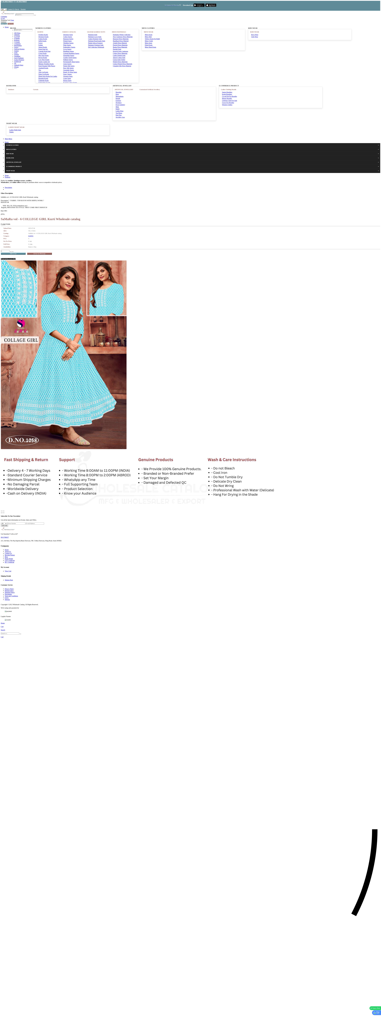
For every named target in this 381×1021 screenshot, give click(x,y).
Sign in (17, 9)
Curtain (35, 89)
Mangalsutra (119, 96)
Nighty (11, 132)
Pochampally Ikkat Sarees (71, 62)
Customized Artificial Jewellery (150, 89)
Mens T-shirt (149, 41)
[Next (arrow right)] (3, 512)
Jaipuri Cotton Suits (119, 57)
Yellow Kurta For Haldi (152, 39)
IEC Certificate (9, 562)
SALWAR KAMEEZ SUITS (96, 32)
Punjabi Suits (117, 49)
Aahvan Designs (19, 49)
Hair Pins (119, 115)
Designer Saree (68, 35)
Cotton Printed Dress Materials (122, 64)
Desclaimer (8, 594)
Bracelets (118, 92)
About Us (8, 551)
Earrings (118, 100)
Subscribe (4, 525)
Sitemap (7, 599)
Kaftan (40, 45)
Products (7, 177)
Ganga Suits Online (119, 60)
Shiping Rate (9, 580)
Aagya (16, 47)
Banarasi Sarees (68, 39)
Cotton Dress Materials (120, 53)
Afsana (16, 67)
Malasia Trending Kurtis (46, 64)
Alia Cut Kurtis (43, 72)
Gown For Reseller (228, 103)
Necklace (119, 103)
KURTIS (40, 32)
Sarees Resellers (227, 92)
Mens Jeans (148, 43)
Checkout (11, 24)
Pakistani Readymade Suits (96, 41)
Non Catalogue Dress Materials (123, 37)
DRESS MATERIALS (119, 32)
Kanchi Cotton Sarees (70, 82)
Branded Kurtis (43, 78)
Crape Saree (67, 78)
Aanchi (16, 54)
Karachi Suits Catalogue (120, 51)
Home (7, 27)
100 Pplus (17, 33)
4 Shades (17, 38)
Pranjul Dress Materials (120, 45)
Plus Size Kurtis (43, 55)
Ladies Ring (119, 111)
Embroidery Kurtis (44, 82)
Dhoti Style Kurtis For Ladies (47, 76)
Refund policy (9, 590)
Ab (15, 63)
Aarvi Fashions (19, 58)
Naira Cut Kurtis (43, 74)
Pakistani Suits (92, 35)
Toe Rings (119, 113)
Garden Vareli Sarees (69, 57)
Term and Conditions (11, 596)
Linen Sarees (67, 64)
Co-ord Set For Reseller (229, 96)
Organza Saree (68, 76)
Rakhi (117, 109)
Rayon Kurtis (42, 57)
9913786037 (5, 537)
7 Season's (17, 44)
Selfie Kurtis (42, 41)
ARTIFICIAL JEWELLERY (124, 89)
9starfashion (18, 45)
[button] (190, 1018)
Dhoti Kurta (148, 45)
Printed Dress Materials (120, 62)
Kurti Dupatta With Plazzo (46, 66)
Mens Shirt (148, 37)
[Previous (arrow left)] (1, 512)
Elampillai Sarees (68, 55)
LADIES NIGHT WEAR (16, 127)
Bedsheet (11, 89)
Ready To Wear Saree (70, 72)
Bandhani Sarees (68, 51)
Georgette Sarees (68, 70)
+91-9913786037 (7, 1)
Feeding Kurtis (43, 35)
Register (23, 9)
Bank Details (9, 559)
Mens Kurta (148, 35)
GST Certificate (10, 560)
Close (12, 20)
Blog (6, 557)
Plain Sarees (67, 45)
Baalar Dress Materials (120, 47)
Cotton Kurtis (42, 39)
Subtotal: (3, 22)
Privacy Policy (9, 589)
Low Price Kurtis (43, 60)
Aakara (16, 51)
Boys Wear (254, 35)
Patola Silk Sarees (69, 66)
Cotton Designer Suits (95, 39)
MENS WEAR (148, 32)
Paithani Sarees (68, 60)
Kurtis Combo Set (44, 62)
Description (8, 187)
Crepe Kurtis (42, 53)
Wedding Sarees (68, 43)
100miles (17, 35)
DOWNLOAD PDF (9, 259)
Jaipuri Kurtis (42, 47)
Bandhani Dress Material (120, 41)
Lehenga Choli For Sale (229, 100)
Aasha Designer (19, 60)
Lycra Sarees (67, 49)
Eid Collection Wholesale (96, 47)
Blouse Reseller (227, 98)
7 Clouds (17, 42)
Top (39, 70)
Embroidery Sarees (69, 47)
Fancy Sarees (67, 74)
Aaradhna (17, 56)
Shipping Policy (10, 592)
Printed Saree (67, 41)
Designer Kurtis (43, 37)
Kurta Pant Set (43, 49)
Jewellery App (120, 117)
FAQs (7, 598)
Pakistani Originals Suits (95, 45)
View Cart (4, 24)
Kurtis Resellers (227, 94)
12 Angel (17, 36)
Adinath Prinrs (18, 65)
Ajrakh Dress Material (120, 43)
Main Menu (8, 139)
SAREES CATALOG (69, 32)
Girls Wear (254, 37)
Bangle (118, 98)
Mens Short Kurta (150, 47)
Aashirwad (17, 61)
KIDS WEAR (254, 32)
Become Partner (10, 555)
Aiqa (15, 69)
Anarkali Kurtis (43, 68)
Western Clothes (227, 105)
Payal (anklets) (120, 105)
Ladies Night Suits (15, 130)
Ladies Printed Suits (119, 55)
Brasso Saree (67, 80)
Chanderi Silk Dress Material (122, 66)
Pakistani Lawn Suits (94, 37)
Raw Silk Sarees (68, 68)
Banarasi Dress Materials (120, 39)
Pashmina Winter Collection (121, 35)
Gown (40, 43)
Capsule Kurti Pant (44, 51)
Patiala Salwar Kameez (95, 43)
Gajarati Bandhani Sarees (71, 53)
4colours (16, 40)
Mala (117, 107)
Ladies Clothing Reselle (228, 89)
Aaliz (15, 52)
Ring (117, 94)
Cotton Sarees (67, 37)
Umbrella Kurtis (43, 80)
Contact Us (10, 9)
